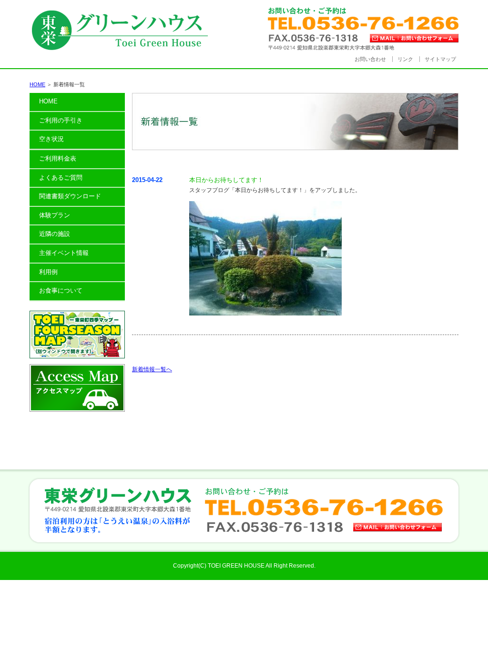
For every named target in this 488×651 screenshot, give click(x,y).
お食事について (60, 290)
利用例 (48, 271)
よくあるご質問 (60, 177)
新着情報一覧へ (152, 369)
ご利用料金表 (57, 158)
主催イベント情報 (64, 252)
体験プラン (54, 215)
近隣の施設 (54, 233)
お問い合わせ (370, 59)
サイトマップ (440, 59)
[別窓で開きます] (77, 356)
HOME (37, 84)
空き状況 (51, 138)
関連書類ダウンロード (70, 196)
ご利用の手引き (60, 120)
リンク (405, 59)
